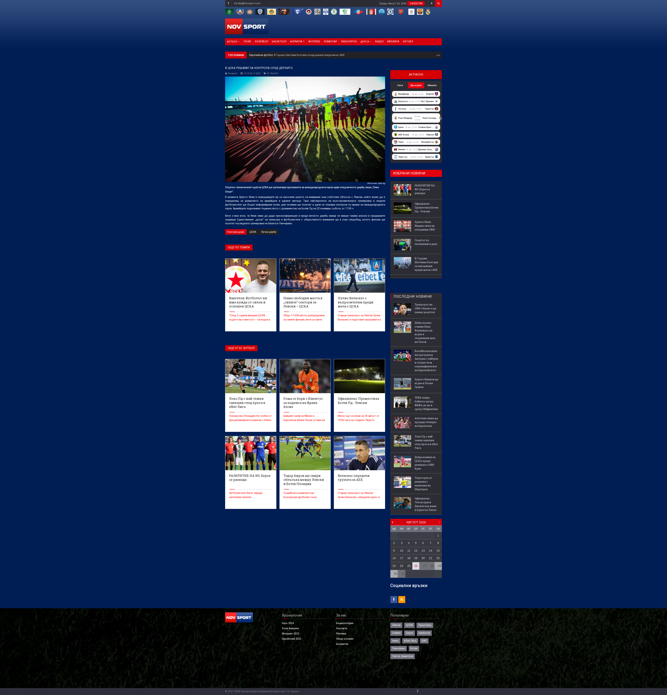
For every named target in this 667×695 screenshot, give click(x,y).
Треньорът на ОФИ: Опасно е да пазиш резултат (425, 308)
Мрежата (393, 41)
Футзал (408, 41)
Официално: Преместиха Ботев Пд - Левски (288, 56)
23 (394, 565)
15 (438, 550)
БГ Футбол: (256, 56)
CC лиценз (293, 691)
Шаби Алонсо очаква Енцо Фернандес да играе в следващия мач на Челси (425, 332)
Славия (396, 632)
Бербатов (424, 632)
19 (415, 558)
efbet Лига (410, 640)
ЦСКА (253, 232)
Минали (432, 85)
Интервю (314, 41)
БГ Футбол (272, 73)
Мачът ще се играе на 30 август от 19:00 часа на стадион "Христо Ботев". (358, 420)
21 (430, 558)
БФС (424, 640)
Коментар (330, 41)
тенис (395, 640)
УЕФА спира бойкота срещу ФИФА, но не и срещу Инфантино (426, 403)
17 (401, 558)
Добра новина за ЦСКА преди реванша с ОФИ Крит (425, 462)
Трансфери (398, 648)
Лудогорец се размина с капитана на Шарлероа (423, 483)
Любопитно (349, 41)
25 (408, 565)
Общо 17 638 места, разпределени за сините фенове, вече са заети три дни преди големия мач (304, 319)
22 (438, 558)
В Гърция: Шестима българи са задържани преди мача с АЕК (426, 264)
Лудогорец (424, 625)
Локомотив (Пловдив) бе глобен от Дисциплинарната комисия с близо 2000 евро (250, 420)
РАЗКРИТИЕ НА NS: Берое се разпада (425, 189)
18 (408, 558)
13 (423, 550)
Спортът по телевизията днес (426, 242)
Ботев (413, 648)
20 (423, 558)
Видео (379, 41)
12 (415, 550)
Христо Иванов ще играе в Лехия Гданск (426, 383)
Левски (396, 625)
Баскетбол (279, 41)
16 (394, 558)
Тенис (247, 41)
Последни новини (413, 296)
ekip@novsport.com (249, 3)
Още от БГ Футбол (241, 348)
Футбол (232, 41)
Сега (400, 85)
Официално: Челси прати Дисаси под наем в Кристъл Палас (426, 504)
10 (401, 550)
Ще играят (416, 85)
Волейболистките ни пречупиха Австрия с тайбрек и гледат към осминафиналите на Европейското (426, 360)
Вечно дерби (268, 232)
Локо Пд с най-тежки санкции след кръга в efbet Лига (426, 442)
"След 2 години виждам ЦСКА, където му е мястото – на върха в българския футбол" (249, 319)
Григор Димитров (402, 656)
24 (401, 565)
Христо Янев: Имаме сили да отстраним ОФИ (425, 225)
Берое (409, 632)
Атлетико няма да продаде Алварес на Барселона (426, 422)
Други (364, 41)
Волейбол (261, 41)
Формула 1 (297, 41)
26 (415, 565)
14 (430, 550)
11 (408, 550)
